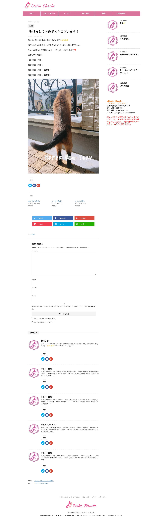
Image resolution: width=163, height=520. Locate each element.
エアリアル (67, 13)
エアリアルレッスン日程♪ (44, 481)
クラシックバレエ (49, 13)
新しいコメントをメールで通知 (44, 318)
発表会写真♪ (125, 39)
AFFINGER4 (119, 516)
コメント (35, 251)
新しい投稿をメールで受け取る (44, 322)
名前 (34, 280)
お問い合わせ (121, 13)
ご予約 (103, 13)
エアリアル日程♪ (34, 201)
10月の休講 (124, 86)
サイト (34, 296)
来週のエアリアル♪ (48, 425)
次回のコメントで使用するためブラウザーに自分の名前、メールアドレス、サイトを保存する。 (63, 308)
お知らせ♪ (45, 341)
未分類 (32, 234)
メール (34, 288)
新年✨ (123, 23)
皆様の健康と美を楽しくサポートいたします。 (81, 512)
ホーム (31, 13)
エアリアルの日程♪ (41, 483)
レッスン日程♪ (57, 201)
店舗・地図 (85, 13)
